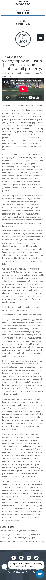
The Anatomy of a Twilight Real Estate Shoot (18, 530)
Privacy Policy (32, 572)
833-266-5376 (23, 3)
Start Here (23, 23)
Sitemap (20, 572)
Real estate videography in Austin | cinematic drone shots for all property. (22, 62)
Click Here (23, 13)
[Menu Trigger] (40, 37)
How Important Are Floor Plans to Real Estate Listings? (22, 541)
